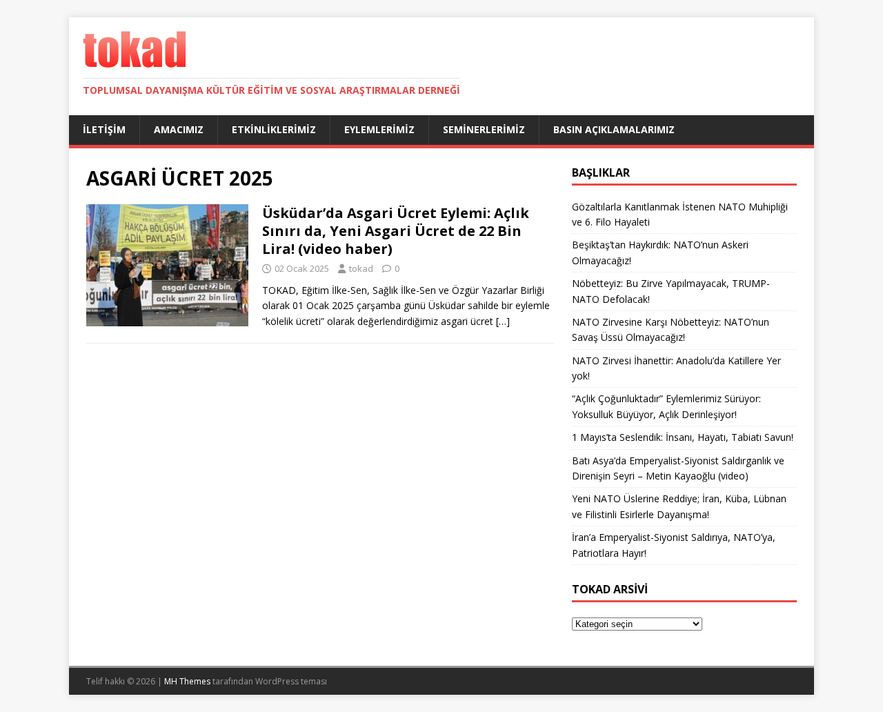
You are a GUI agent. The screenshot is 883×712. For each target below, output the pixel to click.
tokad (361, 268)
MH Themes (187, 681)
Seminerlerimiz (484, 129)
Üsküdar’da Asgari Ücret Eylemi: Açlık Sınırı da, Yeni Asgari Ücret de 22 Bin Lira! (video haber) (395, 231)
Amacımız (179, 129)
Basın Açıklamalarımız (614, 129)
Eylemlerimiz (379, 129)
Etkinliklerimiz (274, 129)
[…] (503, 321)
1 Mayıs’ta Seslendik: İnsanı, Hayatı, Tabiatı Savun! (682, 437)
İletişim (104, 129)
